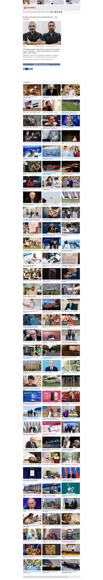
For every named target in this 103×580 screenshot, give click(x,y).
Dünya (35, 11)
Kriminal (31, 11)
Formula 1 (48, 11)
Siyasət (27, 11)
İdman (42, 11)
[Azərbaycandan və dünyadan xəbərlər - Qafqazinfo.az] (30, 7)
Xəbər (24, 11)
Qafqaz (38, 11)
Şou (44, 11)
